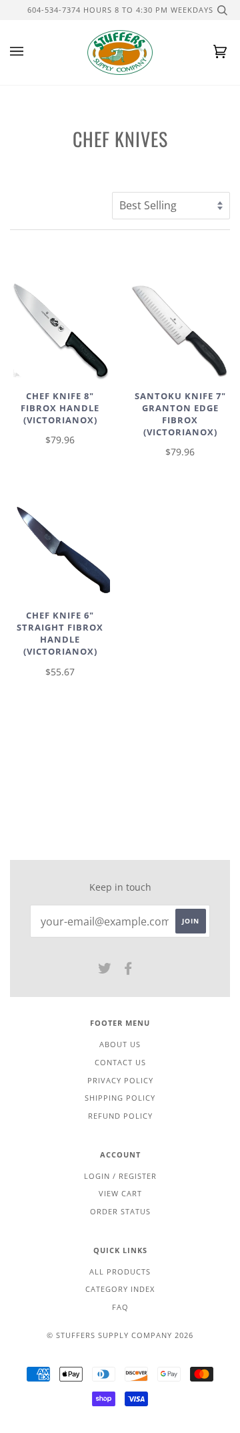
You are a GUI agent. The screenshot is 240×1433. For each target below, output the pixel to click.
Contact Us (120, 1062)
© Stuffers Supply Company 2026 (120, 1335)
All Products (120, 1271)
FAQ (120, 1307)
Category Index (120, 1289)
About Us (120, 1044)
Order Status (120, 1211)
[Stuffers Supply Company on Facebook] (128, 971)
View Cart (120, 1193)
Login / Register (120, 1176)
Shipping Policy (120, 1098)
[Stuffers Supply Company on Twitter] (105, 971)
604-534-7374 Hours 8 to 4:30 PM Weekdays (120, 10)
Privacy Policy (120, 1080)
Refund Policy (120, 1116)
